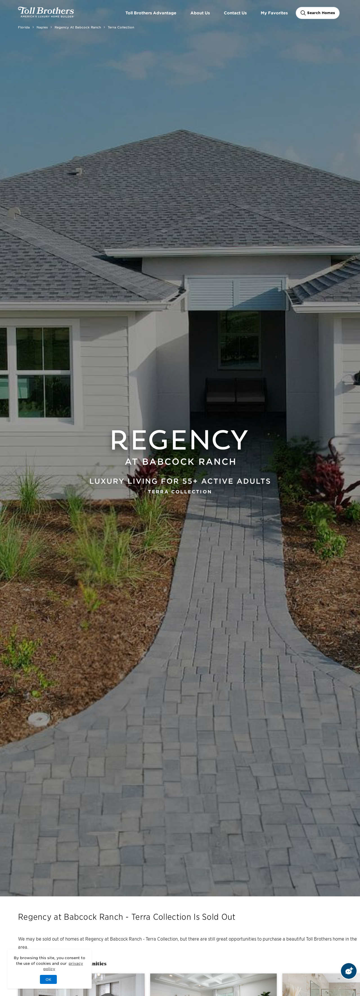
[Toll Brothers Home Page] (46, 15)
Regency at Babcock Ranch (78, 27)
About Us (200, 12)
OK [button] (48, 979)
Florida (24, 27)
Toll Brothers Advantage (150, 12)
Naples (42, 27)
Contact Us (235, 12)
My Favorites (274, 12)
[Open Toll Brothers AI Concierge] (348, 971)
